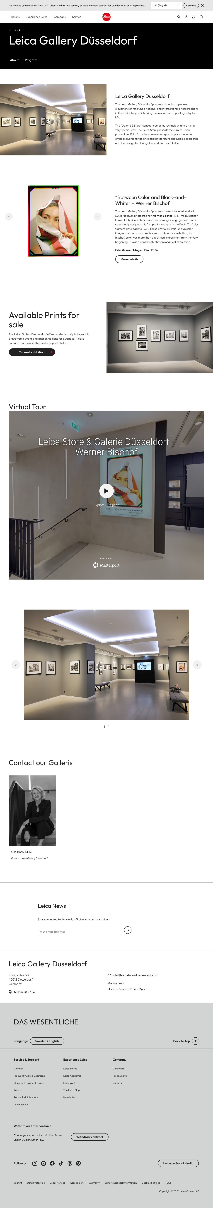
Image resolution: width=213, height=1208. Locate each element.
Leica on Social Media (178, 1163)
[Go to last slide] (20, 216)
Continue (191, 5)
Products (14, 17)
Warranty (94, 1182)
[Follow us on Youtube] (43, 1163)
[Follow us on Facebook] (52, 1163)
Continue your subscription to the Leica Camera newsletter (127, 930)
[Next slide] (86, 216)
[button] (195, 1041)
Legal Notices (57, 1182)
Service (76, 17)
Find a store (194, 17)
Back (17, 30)
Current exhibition (31, 352)
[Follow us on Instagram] (35, 1163)
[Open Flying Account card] (186, 16)
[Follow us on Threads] (70, 1163)
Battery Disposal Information (121, 1182)
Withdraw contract (89, 1137)
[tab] (48, 253)
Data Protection (36, 1182)
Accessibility (77, 1182)
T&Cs (168, 1182)
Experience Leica (37, 17)
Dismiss (202, 5)
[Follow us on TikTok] (61, 1163)
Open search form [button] (179, 16)
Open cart (201, 16)
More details (129, 259)
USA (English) (160, 5)
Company (60, 17)
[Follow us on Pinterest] (78, 1163)
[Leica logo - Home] (106, 17)
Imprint (18, 1182)
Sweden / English (47, 1041)
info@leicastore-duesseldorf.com (135, 975)
